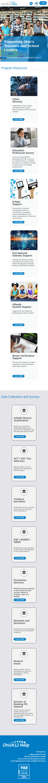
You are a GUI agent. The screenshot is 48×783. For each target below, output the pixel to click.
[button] (36, 3)
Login (43, 3)
